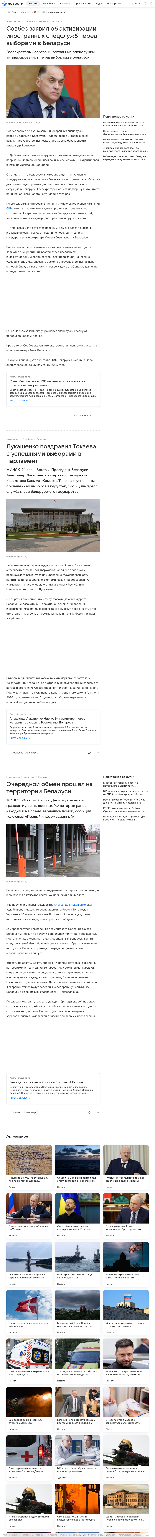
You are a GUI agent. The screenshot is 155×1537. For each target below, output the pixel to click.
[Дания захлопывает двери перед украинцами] (29, 1312)
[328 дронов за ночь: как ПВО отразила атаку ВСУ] (29, 1409)
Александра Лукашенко (70, 904)
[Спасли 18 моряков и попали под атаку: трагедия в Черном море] (77, 1167)
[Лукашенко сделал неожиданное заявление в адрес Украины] (126, 1167)
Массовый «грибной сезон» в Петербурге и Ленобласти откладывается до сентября (120, 784)
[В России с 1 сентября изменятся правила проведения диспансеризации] (77, 1458)
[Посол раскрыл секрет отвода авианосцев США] (77, 1264)
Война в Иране (20, 12)
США (9, 208)
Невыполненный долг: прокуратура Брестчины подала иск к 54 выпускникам (124, 818)
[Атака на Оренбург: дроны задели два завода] (29, 1506)
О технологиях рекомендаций (72, 1535)
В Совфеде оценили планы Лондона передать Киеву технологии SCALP (124, 158)
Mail (5, 1535)
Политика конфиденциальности (102, 1535)
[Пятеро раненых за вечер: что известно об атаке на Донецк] (29, 1458)
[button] (53, 92)
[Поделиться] (89, 752)
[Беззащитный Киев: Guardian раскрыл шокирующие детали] (77, 1312)
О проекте (52, 1535)
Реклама (26, 1535)
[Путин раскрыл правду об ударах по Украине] (29, 1216)
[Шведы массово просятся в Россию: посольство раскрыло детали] (126, 1506)
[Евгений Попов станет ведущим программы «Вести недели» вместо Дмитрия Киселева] (77, 1409)
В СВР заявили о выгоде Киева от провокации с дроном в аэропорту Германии (124, 141)
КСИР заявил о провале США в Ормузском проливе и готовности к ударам (124, 810)
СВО (36, 12)
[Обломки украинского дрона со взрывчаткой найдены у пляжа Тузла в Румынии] (29, 1264)
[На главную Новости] (15, 3)
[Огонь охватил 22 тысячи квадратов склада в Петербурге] (77, 1506)
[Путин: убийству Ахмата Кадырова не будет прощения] (126, 1216)
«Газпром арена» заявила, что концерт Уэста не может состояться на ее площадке (124, 150)
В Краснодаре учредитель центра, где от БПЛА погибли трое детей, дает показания (126, 793)
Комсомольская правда (36, 21)
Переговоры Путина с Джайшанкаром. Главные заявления (124, 132)
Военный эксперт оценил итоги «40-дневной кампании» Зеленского (124, 801)
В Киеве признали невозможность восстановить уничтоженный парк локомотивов (123, 124)
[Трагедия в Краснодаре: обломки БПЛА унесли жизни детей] (77, 1361)
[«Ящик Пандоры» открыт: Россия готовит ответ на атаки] (126, 1312)
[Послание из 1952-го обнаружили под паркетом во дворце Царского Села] (29, 1167)
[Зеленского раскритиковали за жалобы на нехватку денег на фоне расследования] (126, 1361)
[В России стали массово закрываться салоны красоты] (126, 1409)
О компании (14, 1535)
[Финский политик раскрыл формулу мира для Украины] (77, 1216)
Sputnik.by (28, 439)
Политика (57, 21)
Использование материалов (131, 1535)
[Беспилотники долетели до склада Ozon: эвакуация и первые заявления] (126, 1458)
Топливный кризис (56, 12)
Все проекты (37, 1535)
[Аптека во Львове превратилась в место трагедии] (29, 1361)
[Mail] (4, 3)
